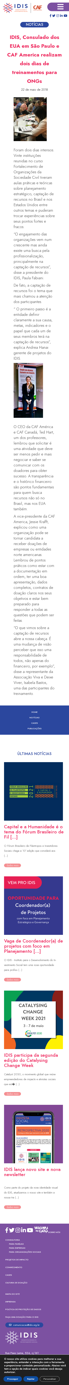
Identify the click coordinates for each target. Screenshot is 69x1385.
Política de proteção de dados (23, 1309)
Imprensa (10, 1301)
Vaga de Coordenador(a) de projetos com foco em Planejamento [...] (33, 946)
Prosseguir (12, 1379)
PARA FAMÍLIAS (16, 1243)
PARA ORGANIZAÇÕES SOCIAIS (25, 1251)
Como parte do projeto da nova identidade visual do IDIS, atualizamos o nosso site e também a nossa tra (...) (31, 1192)
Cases (34, 723)
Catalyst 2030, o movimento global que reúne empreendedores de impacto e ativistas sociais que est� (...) (30, 1079)
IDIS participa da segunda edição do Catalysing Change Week (31, 1060)
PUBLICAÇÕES (35, 728)
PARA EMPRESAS (17, 1247)
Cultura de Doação (16, 1282)
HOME (34, 712)
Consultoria (12, 1239)
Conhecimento (13, 1267)
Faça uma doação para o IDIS (21, 1317)
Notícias (34, 717)
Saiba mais (12, 865)
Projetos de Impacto (17, 1259)
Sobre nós (54, 1232)
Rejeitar (31, 1379)
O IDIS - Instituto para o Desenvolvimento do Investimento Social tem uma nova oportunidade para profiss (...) (30, 965)
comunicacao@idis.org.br (26, 1325)
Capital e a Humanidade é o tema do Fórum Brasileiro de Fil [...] (34, 831)
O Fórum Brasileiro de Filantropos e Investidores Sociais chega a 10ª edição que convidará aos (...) (31, 851)
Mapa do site (12, 1294)
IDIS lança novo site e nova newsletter (32, 1172)
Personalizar (49, 1379)
